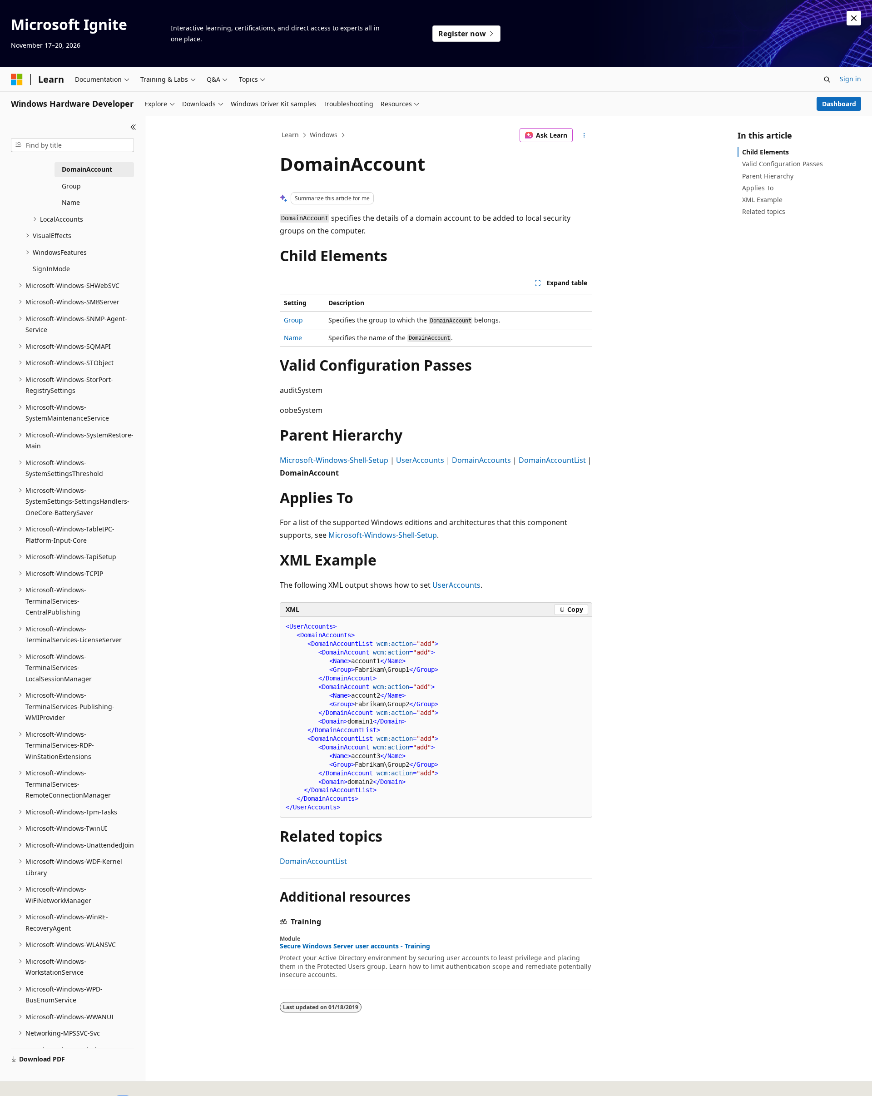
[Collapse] (133, 127)
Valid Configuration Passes (782, 163)
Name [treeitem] (71, 202)
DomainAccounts (481, 460)
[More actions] (584, 135)
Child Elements (765, 152)
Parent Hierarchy (767, 176)
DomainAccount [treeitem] (87, 169)
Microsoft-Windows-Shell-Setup (334, 460)
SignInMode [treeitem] (51, 268)
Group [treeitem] (71, 186)
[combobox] (72, 145)
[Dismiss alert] (854, 18)
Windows (323, 134)
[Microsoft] (17, 79)
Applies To (757, 187)
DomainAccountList (552, 460)
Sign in (850, 78)
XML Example (762, 199)
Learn (290, 134)
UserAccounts (420, 460)
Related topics (763, 211)
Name (293, 337)
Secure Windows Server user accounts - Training (355, 946)
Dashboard (839, 103)
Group (293, 320)
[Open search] (827, 79)
